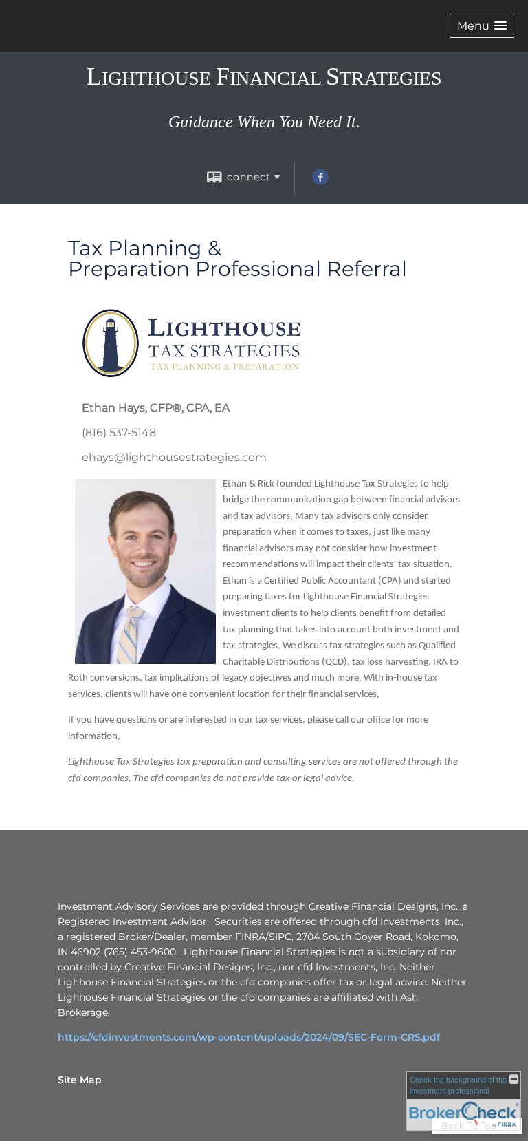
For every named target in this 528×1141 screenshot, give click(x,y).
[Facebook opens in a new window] (320, 181)
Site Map (80, 1080)
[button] (482, 26)
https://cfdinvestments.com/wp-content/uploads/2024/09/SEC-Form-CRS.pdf (249, 1037)
